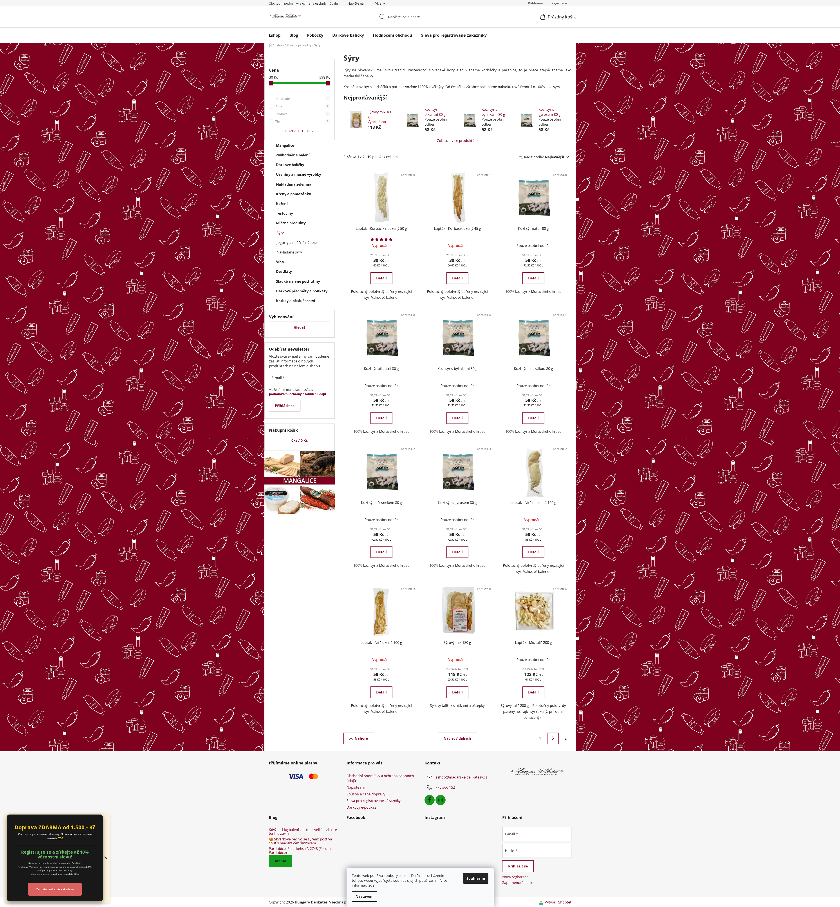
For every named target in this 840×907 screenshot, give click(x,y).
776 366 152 (445, 787)
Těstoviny (284, 213)
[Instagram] (440, 800)
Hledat (299, 327)
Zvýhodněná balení (293, 155)
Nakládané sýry (289, 252)
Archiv (280, 861)
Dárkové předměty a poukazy (301, 291)
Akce (301, 106)
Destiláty (284, 271)
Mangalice (285, 145)
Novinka (301, 114)
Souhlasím (475, 878)
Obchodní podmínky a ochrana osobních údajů (303, 3)
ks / (299, 440)
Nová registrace (515, 876)
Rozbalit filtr (298, 131)
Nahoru (361, 738)
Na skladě (301, 99)
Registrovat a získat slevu (55, 889)
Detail (381, 278)
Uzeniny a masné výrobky (298, 174)
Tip (301, 121)
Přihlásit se (284, 405)
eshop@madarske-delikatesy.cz (461, 777)
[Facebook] (430, 800)
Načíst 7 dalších (457, 738)
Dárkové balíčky (290, 164)
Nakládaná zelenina (293, 184)
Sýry (280, 232)
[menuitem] (274, 35)
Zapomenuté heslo (517, 882)
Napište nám (357, 3)
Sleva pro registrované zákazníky (374, 800)
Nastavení (365, 896)
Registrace (559, 3)
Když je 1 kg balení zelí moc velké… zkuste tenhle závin (303, 832)
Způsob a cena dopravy (366, 794)
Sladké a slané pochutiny (298, 281)
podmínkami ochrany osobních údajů (297, 394)
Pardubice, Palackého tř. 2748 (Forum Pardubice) (300, 850)
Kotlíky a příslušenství (295, 300)
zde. (372, 885)
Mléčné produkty (291, 223)
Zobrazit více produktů (456, 140)
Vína (280, 261)
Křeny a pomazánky (293, 194)
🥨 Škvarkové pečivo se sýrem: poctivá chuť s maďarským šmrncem (300, 841)
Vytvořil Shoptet (558, 902)
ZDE (60, 838)
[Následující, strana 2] (553, 738)
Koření (282, 203)
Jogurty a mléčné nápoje (297, 242)
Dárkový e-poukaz (361, 807)
